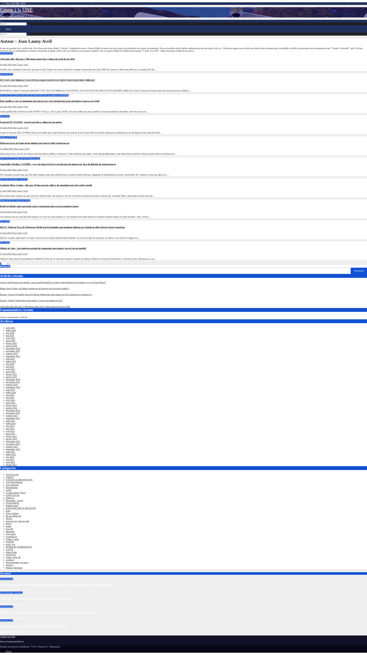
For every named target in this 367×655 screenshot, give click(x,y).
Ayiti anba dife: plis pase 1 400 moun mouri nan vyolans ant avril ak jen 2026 (37, 59)
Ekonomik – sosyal (14, 500)
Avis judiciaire (12, 485)
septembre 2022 (13, 449)
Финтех (9, 565)
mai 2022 (10, 459)
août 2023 (10, 421)
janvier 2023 (11, 439)
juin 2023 (10, 426)
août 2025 (10, 359)
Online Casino (12, 539)
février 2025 (11, 374)
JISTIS (9, 518)
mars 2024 (10, 403)
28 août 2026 (6, 590)
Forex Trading (12, 513)
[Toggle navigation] (1, 21)
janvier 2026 (11, 346)
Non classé (5, 116)
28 (7, 263)
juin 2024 (10, 395)
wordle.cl (10, 560)
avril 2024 (10, 400)
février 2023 (11, 436)
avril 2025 (10, 369)
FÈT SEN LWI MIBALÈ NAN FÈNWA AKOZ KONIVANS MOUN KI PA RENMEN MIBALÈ (47, 80)
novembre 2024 (13, 382)
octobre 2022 (12, 446)
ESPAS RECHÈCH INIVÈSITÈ (29, 95)
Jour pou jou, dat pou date (17, 521)
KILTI (9, 524)
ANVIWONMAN (14, 482)
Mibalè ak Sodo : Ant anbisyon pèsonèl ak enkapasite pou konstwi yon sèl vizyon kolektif (43, 248)
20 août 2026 (6, 106)
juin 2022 (10, 457)
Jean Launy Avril (20, 64)
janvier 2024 (11, 408)
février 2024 (11, 405)
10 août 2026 (6, 128)
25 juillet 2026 (7, 149)
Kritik (27, 200)
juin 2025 (10, 364)
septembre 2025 (13, 356)
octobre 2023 (12, 415)
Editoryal (4, 137)
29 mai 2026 (6, 212)
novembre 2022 (13, 444)
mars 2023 (10, 434)
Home (8, 29)
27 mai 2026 (6, 233)
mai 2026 (10, 335)
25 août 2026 (6, 86)
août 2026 (10, 328)
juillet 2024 (11, 392)
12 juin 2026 (6, 191)
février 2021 (11, 465)
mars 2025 (10, 372)
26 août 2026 (6, 64)
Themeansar (54, 646)
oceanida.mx (11, 536)
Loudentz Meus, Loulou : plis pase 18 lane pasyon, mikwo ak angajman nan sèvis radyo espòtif (46, 185)
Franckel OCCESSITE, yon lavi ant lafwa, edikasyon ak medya (31, 122)
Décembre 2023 (13, 410)
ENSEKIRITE (12, 503)
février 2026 (11, 343)
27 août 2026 (6, 604)
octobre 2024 (12, 384)
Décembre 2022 (13, 441)
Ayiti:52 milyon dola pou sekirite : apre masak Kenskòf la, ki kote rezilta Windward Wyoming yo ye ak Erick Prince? (53, 282)
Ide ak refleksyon (52, 95)
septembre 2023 (13, 418)
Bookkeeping (12, 487)
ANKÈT (10, 477)
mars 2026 (10, 341)
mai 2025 (10, 366)
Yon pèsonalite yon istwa (16, 179)
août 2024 (10, 390)
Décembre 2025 (13, 348)
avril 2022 (10, 462)
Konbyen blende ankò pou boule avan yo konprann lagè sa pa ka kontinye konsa (39, 206)
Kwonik (9, 529)
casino (8, 490)
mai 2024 (10, 397)
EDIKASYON (21, 158)
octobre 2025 (12, 353)
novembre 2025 (13, 351)
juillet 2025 (11, 361)
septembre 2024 (13, 387)
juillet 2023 (11, 423)
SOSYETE (11, 555)
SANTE (9, 549)
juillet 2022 (11, 454)
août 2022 (10, 452)
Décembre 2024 (13, 379)
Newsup (41, 646)
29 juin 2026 (6, 170)
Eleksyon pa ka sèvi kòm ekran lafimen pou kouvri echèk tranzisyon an (34, 143)
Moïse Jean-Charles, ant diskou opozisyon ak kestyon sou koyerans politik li (34, 288)
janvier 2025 (11, 377)
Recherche (5, 266)
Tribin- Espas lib (13, 557)
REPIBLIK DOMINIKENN (19, 547)
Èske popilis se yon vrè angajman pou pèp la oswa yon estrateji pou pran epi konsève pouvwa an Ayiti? (50, 101)
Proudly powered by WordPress (14, 646)
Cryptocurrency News (16, 493)
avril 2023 (10, 431)
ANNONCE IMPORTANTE (19, 480)
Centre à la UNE (16, 9)
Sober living (11, 552)
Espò (2, 179)
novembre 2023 (13, 413)
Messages (10, 531)
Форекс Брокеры (14, 567)
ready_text (10, 544)
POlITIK (65, 95)
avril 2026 (10, 338)
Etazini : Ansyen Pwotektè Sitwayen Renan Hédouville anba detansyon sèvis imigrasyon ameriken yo (46, 294)
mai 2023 (10, 428)
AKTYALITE (6, 53)
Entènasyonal (34, 158)
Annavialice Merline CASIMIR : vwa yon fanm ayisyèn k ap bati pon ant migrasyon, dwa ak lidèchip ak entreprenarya (58, 164)
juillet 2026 (11, 330)
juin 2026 (10, 333)
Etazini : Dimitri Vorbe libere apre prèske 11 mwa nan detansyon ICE (31, 300)
